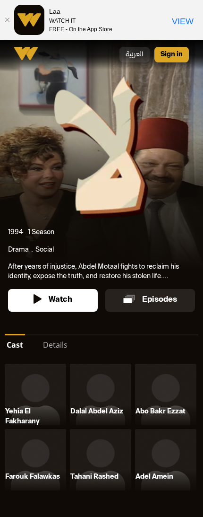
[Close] (7, 20)
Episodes (159, 300)
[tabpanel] (101, 429)
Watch (60, 300)
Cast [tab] (15, 345)
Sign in (172, 55)
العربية (135, 55)
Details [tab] (55, 345)
